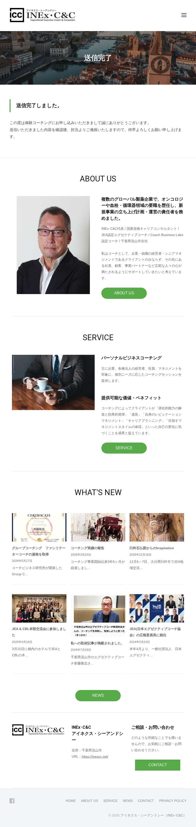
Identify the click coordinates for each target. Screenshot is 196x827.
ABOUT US (124, 293)
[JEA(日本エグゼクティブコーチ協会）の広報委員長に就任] (157, 608)
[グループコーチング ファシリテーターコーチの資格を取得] (39, 527)
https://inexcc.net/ (95, 756)
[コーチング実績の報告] (98, 527)
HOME (71, 801)
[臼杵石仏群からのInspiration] (157, 527)
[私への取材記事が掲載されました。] (98, 615)
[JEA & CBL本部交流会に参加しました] (39, 608)
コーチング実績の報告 (87, 548)
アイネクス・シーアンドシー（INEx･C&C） (153, 815)
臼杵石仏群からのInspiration (152, 548)
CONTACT (157, 765)
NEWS (98, 695)
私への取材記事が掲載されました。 (97, 643)
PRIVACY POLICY (172, 801)
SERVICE (124, 448)
